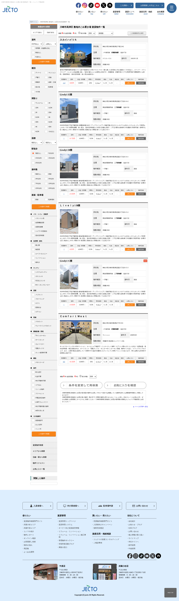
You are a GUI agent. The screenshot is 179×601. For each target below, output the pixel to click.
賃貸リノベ (129, 13)
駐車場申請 (108, 506)
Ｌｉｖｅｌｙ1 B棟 (70, 205)
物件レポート (29, 535)
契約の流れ (28, 545)
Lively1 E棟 (66, 94)
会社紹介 (131, 521)
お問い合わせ (142, 506)
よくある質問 (29, 552)
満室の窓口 (63, 547)
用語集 (26, 548)
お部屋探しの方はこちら (150, 5)
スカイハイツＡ (68, 39)
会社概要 (160, 13)
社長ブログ (132, 528)
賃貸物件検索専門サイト (33, 521)
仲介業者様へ (73, 506)
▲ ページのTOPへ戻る (140, 406)
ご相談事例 (98, 543)
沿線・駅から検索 (40, 457)
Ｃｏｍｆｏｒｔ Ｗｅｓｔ (73, 316)
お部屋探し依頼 (30, 542)
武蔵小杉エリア (30, 525)
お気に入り (130, 83)
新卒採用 (131, 545)
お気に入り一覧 (39, 469)
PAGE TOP (170, 592)
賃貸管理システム (65, 525)
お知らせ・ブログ (135, 525)
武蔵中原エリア (30, 528)
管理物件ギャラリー (66, 540)
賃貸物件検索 (38, 445)
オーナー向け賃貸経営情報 (69, 528)
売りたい (104, 13)
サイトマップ (133, 538)
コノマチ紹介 (29, 531)
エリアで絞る (37, 32)
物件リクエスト (39, 463)
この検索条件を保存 (136, 33)
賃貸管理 (116, 13)
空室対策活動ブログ (66, 544)
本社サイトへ (133, 542)
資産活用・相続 (145, 13)
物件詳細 (141, 83)
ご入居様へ (124, 5)
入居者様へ (38, 506)
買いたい (91, 13)
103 (64, 362)
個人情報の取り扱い (136, 535)
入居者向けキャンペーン (103, 525)
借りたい (79, 13)
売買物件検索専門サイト (103, 521)
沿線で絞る (50, 32)
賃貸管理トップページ (67, 521)
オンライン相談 (30, 538)
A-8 (64, 83)
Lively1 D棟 (66, 150)
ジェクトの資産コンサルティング (106, 539)
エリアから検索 (39, 451)
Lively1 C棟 (66, 260)
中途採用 (131, 548)
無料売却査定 (99, 528)
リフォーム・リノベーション (70, 531)
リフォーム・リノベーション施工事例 (72, 536)
